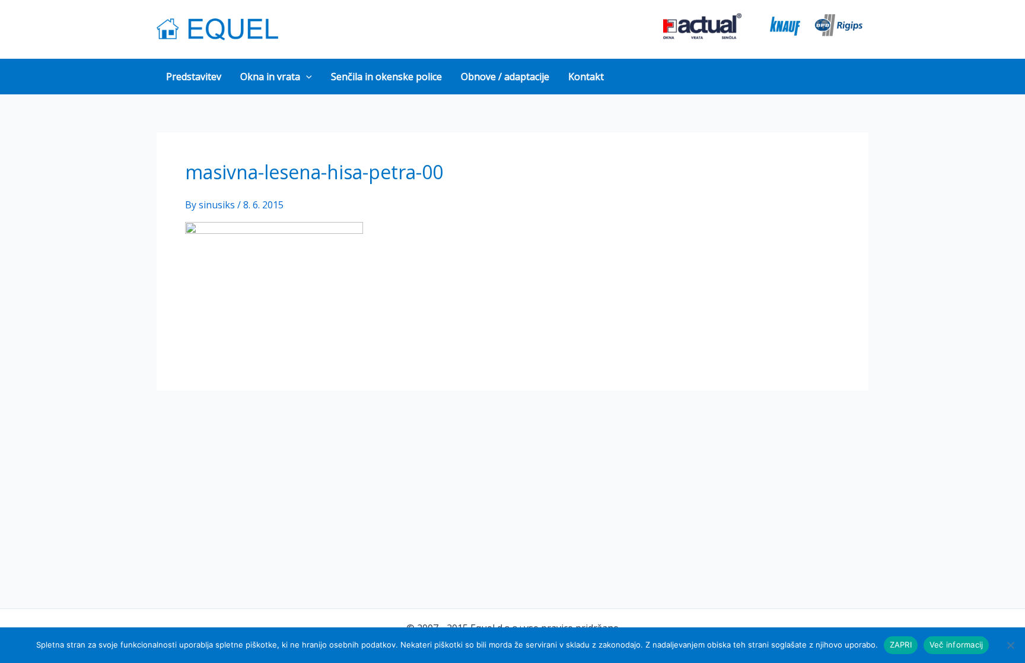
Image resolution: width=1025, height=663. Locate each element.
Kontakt (586, 76)
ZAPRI (901, 644)
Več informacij (956, 644)
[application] (306, 76)
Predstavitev (193, 76)
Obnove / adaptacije (505, 76)
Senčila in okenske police (386, 76)
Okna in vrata (270, 76)
